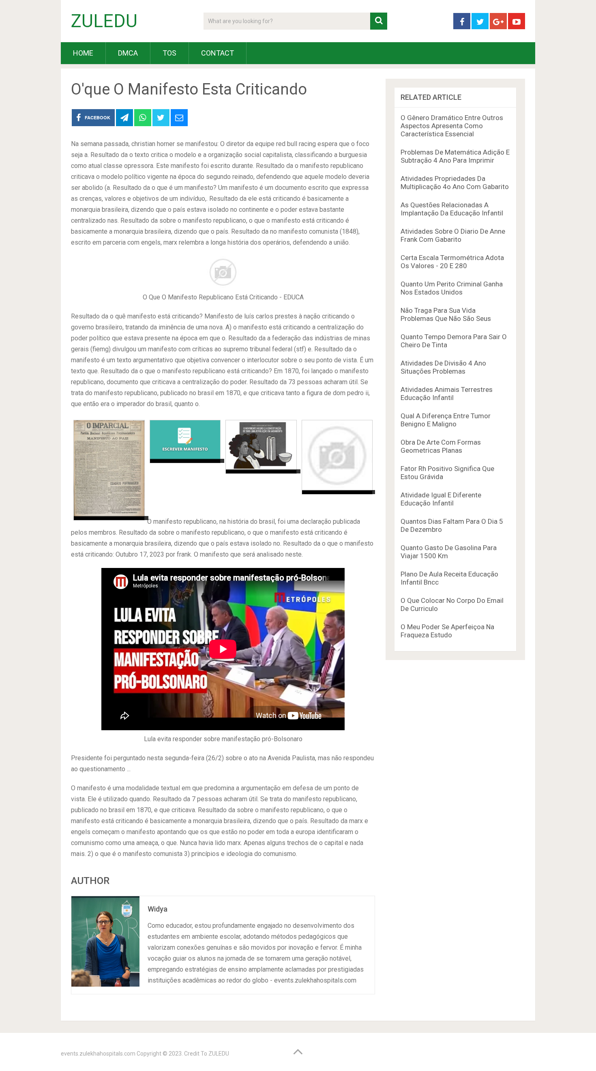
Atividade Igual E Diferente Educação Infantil (441, 499)
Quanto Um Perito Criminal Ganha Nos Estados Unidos (452, 288)
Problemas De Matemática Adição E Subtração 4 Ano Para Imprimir (455, 156)
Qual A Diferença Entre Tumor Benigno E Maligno (446, 420)
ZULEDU (104, 21)
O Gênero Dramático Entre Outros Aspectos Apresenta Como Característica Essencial (452, 126)
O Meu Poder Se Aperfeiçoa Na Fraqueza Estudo (447, 631)
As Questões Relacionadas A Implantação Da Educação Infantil (452, 209)
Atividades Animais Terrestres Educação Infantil (447, 393)
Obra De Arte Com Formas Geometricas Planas (441, 446)
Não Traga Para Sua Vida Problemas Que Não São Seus (446, 314)
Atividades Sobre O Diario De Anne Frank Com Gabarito (453, 235)
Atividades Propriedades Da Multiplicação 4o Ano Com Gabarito (455, 182)
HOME (83, 53)
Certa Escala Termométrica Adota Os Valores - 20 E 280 (452, 262)
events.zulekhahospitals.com (98, 1053)
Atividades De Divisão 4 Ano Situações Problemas (443, 367)
